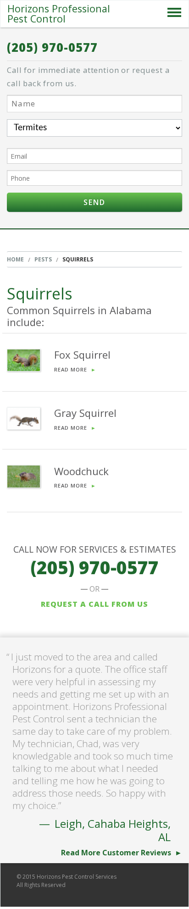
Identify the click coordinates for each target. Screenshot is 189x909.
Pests (43, 259)
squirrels (77, 259)
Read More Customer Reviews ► (121, 852)
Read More (75, 369)
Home (15, 259)
